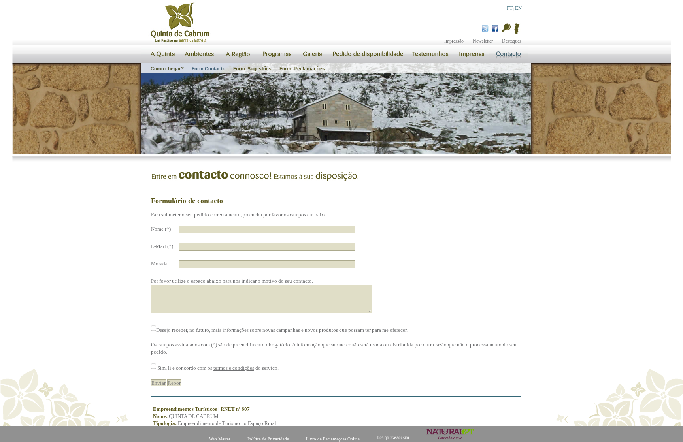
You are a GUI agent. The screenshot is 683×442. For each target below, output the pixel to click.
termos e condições (233, 368)
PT (510, 8)
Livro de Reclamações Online (333, 438)
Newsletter (483, 41)
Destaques (511, 41)
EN (518, 8)
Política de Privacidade (268, 438)
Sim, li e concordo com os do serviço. (218, 368)
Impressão (454, 41)
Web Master (219, 438)
